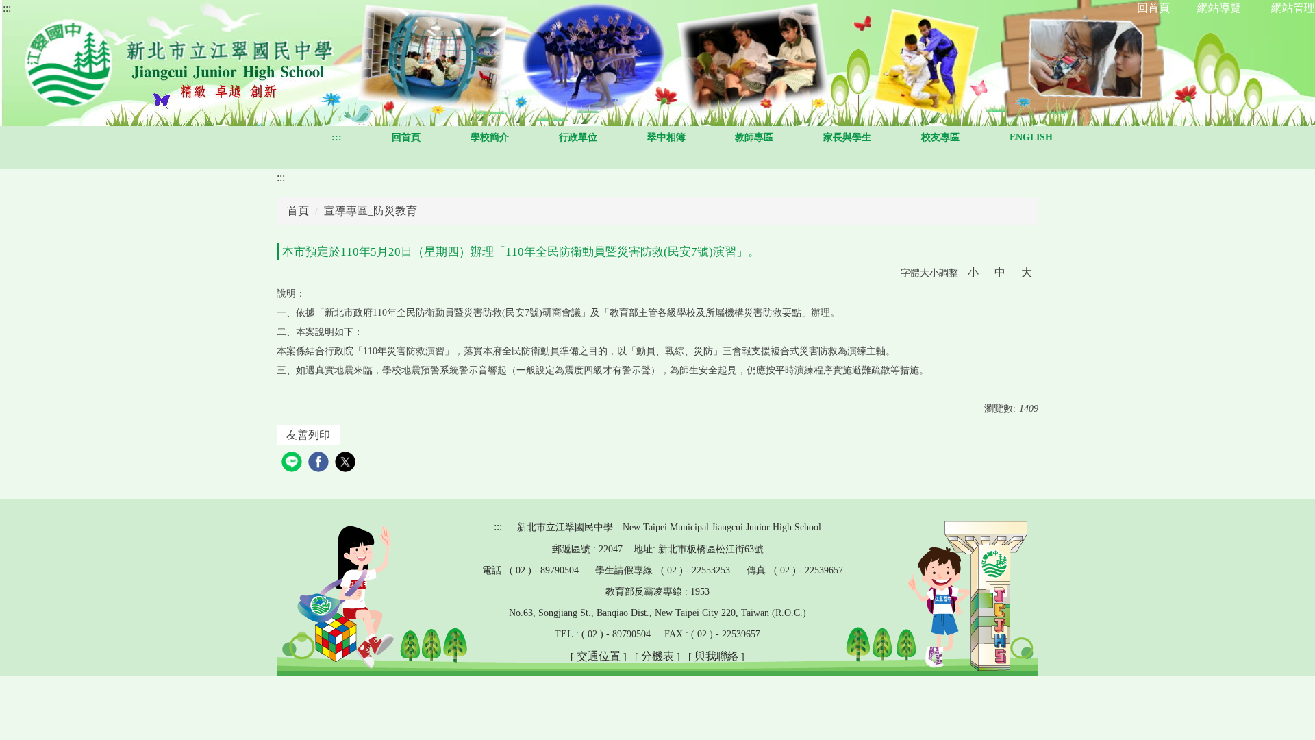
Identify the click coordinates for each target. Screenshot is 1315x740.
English (1031, 137)
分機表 (657, 656)
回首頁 (406, 137)
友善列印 (308, 435)
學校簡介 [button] (490, 137)
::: (7, 8)
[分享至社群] (293, 464)
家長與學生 (847, 137)
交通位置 (599, 656)
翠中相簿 (666, 137)
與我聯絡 (716, 656)
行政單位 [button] (578, 137)
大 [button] (1026, 272)
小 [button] (973, 272)
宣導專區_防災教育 (370, 211)
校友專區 (940, 137)
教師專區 (754, 137)
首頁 (298, 211)
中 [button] (999, 272)
